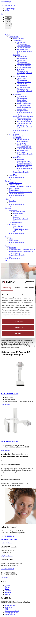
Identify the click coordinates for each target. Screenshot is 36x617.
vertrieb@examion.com (9, 539)
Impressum (8, 607)
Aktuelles (8, 26)
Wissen (8, 21)
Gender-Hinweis (10, 614)
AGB (6, 609)
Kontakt (7, 10)
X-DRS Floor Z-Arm (9, 441)
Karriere (8, 28)
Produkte (8, 17)
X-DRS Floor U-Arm (9, 394)
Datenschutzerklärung (12, 611)
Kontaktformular (10, 605)
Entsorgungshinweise (11, 612)
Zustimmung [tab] (6, 288)
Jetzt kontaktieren (6, 543)
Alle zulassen (18, 322)
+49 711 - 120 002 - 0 (8, 5)
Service (8, 19)
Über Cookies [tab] (29, 288)
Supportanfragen (10, 9)
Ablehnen (18, 333)
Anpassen (16, 327)
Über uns (8, 24)
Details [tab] (17, 288)
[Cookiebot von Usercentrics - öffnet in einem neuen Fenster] (25, 282)
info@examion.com (7, 556)
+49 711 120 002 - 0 (7, 536)
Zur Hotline (4, 577)
